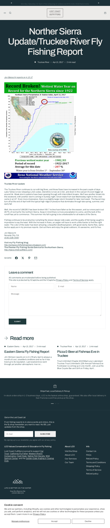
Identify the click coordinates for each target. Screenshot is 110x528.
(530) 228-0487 (11, 238)
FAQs (88, 455)
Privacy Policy (39, 514)
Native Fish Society (36, 456)
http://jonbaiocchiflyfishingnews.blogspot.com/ (25, 245)
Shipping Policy (93, 466)
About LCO (70, 455)
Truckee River (43, 62)
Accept (54, 521)
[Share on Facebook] (16, 258)
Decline (88, 521)
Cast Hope (22, 456)
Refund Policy (92, 459)
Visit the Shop (71, 451)
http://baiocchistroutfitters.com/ (18, 250)
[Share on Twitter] (22, 258)
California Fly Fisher (19, 454)
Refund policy (92, 474)
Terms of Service (80, 280)
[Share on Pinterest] (29, 258)
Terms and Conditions (96, 462)
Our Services (71, 459)
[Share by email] (35, 258)
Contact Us (91, 451)
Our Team (69, 462)
